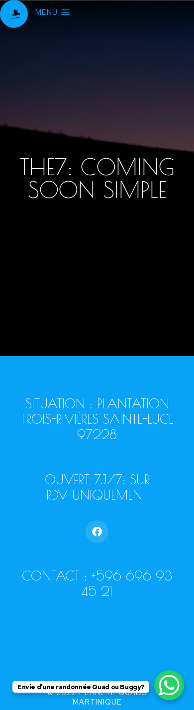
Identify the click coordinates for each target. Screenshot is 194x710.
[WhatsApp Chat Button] (169, 685)
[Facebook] (97, 531)
